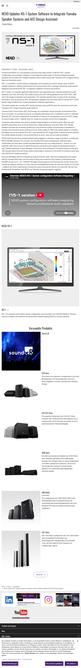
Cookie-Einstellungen (10, 664)
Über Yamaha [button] (6, 636)
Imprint (4, 659)
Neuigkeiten (16, 586)
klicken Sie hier (30, 653)
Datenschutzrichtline (14, 659)
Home (3, 586)
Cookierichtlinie (27, 659)
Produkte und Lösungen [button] (9, 626)
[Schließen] (77, 641)
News (3, 631)
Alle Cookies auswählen (54, 664)
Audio (9, 586)
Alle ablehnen (71, 664)
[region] (40, 653)
